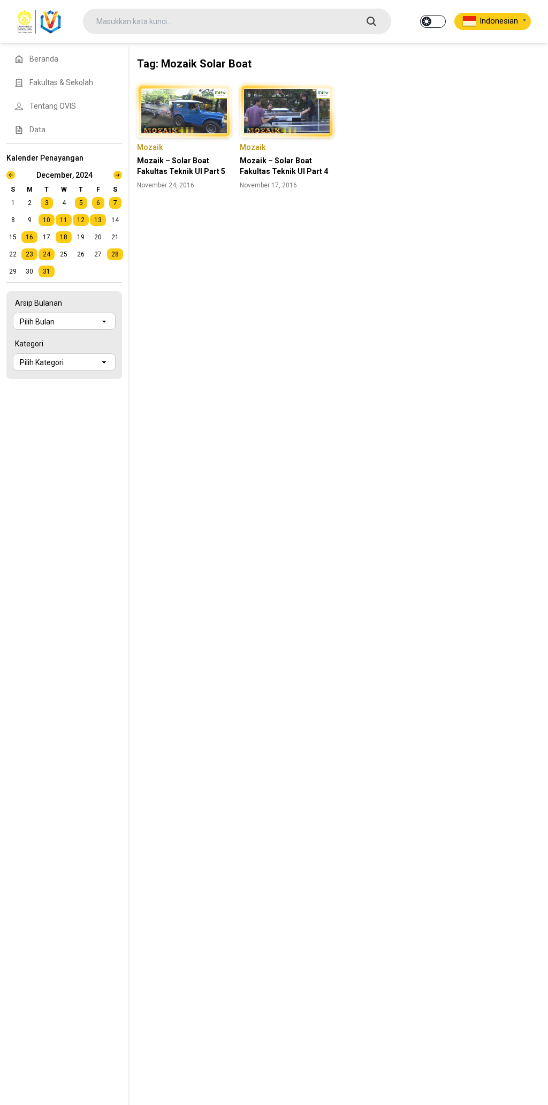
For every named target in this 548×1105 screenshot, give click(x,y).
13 (98, 220)
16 (29, 237)
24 (46, 254)
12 (81, 220)
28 (115, 254)
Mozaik (150, 147)
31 (46, 271)
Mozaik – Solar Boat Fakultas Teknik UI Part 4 (284, 166)
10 (46, 220)
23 (29, 254)
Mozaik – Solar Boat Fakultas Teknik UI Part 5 (181, 166)
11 (63, 220)
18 (63, 237)
